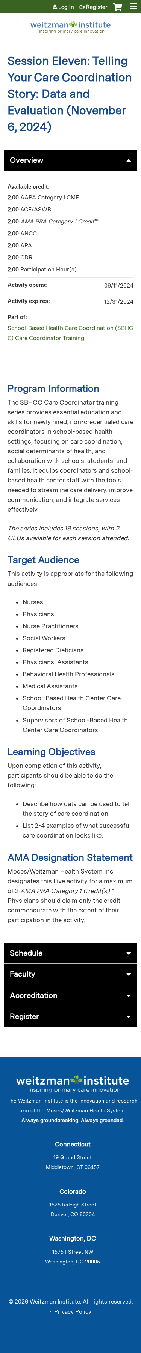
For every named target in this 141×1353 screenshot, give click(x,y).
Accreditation (34, 995)
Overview (26, 160)
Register (96, 7)
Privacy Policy (72, 1311)
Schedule (26, 952)
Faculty (22, 973)
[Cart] (117, 11)
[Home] (70, 25)
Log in (66, 7)
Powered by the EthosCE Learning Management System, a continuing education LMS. (110, 1347)
